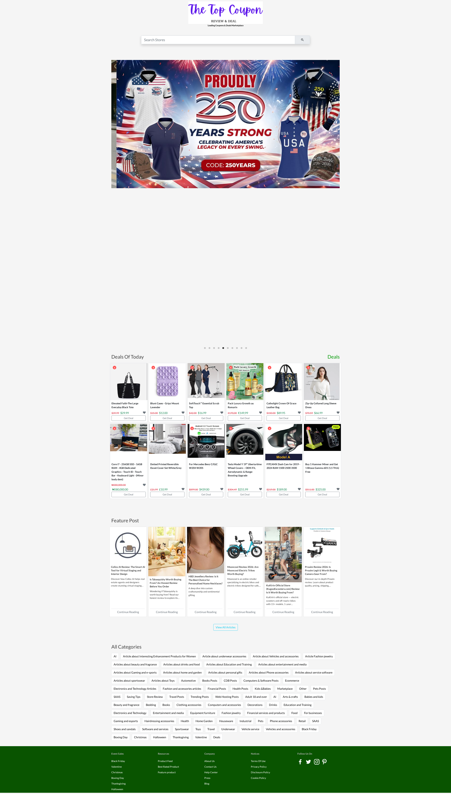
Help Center (211, 772)
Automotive (188, 680)
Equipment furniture (202, 713)
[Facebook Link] (300, 761)
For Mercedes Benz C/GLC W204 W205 (203, 466)
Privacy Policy (259, 766)
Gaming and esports (126, 721)
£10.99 (163, 489)
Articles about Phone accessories (269, 672)
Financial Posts (217, 688)
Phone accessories (281, 721)
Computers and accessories (224, 704)
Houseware (226, 721)
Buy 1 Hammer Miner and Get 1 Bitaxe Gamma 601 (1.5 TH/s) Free (322, 468)
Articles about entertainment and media (282, 664)
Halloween (159, 737)
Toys (198, 729)
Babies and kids (313, 696)
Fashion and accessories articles (182, 688)
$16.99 (202, 412)
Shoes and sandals (125, 729)
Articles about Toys (163, 680)
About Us (209, 761)
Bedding (151, 704)
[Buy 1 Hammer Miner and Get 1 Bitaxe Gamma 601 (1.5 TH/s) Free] (322, 442)
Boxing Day (121, 737)
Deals (334, 357)
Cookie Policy (258, 777)
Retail (302, 721)
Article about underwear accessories (224, 656)
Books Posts (209, 680)
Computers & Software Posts (261, 680)
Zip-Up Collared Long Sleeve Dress (320, 405)
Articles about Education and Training (229, 664)
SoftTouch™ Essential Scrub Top (204, 405)
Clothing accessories (189, 704)
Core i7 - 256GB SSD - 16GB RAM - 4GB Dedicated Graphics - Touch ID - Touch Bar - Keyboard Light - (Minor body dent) (128, 472)
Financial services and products (266, 713)
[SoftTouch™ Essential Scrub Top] (206, 381)
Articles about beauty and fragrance (135, 664)
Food (294, 713)
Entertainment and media (168, 713)
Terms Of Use (258, 761)
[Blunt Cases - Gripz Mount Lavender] (167, 381)
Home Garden (204, 721)
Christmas (140, 737)
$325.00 (321, 489)
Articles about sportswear (129, 680)
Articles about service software (313, 672)
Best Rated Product (168, 766)
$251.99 (243, 489)
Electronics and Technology (130, 713)
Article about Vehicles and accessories (276, 656)
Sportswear (182, 729)
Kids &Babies (263, 688)
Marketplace (285, 688)
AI (115, 656)
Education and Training (297, 704)
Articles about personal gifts (225, 672)
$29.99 (124, 412)
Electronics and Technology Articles (135, 688)
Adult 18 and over (256, 696)
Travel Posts (176, 696)
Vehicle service (250, 729)
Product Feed (165, 761)
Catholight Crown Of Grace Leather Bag (281, 405)
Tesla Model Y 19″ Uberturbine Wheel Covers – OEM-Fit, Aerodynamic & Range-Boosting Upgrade (245, 470)
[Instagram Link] (317, 761)
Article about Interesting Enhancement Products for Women (159, 656)
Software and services (155, 729)
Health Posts (240, 688)
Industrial (245, 721)
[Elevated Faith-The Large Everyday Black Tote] (128, 381)
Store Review (155, 696)
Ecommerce (292, 680)
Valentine (201, 737)
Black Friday (309, 729)
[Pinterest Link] (324, 761)
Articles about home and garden (182, 672)
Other (303, 688)
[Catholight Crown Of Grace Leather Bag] (283, 381)
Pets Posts (319, 688)
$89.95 (281, 412)
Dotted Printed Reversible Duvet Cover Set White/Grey (165, 466)
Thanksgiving (181, 737)
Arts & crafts (290, 696)
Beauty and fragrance (126, 704)
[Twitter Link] (309, 761)
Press (207, 777)
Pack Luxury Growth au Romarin (241, 405)
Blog (206, 783)
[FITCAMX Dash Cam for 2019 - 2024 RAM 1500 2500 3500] (283, 442)
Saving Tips (133, 696)
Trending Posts (200, 696)
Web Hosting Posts (227, 696)
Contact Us (210, 766)
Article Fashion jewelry (319, 656)
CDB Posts (230, 680)
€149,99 (243, 412)
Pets (260, 721)
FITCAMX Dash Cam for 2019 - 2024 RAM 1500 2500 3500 (283, 466)
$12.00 (163, 412)
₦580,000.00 (120, 489)
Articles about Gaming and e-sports (135, 672)
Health (185, 721)
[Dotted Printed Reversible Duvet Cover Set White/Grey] (167, 442)
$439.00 (204, 489)
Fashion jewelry (231, 713)
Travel (211, 729)
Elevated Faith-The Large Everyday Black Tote (125, 405)
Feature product (167, 772)
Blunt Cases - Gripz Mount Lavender (164, 405)
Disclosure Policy (260, 772)
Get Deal (128, 418)
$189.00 (282, 489)
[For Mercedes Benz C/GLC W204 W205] (206, 442)
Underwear (228, 729)
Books (166, 704)
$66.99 (318, 412)
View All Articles (226, 627)
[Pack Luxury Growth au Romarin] (244, 381)
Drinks (273, 704)
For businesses (313, 713)
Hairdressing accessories (159, 721)
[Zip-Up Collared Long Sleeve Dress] (322, 381)
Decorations (255, 704)
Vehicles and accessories (280, 729)
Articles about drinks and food (181, 664)
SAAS (117, 696)
